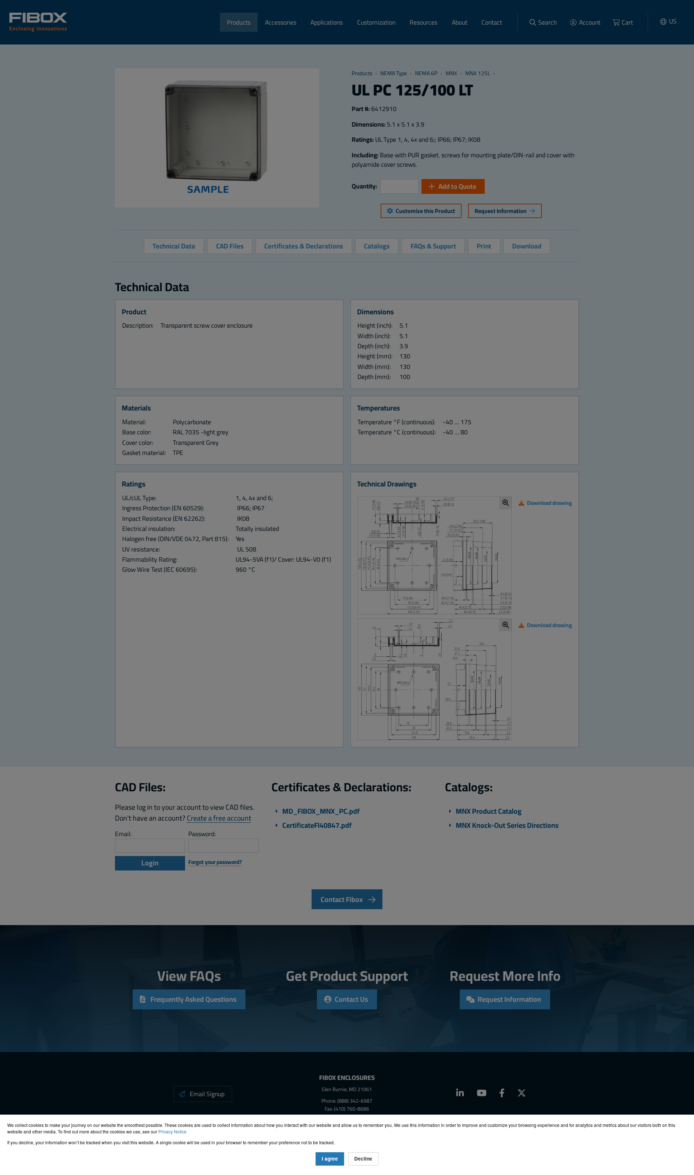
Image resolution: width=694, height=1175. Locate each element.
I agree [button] (330, 1158)
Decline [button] (363, 1158)
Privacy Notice (172, 1131)
